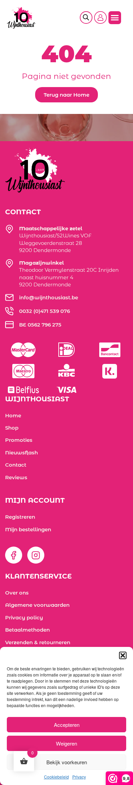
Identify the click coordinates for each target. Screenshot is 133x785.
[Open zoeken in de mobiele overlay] (89, 18)
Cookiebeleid (56, 777)
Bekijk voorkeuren (66, 762)
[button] (122, 655)
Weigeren (66, 743)
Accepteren (66, 724)
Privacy (79, 777)
